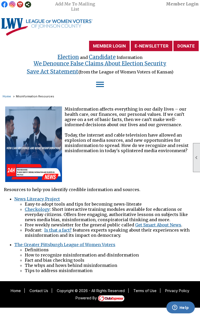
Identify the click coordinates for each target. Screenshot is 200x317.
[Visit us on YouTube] (20, 4)
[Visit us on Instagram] (12, 4)
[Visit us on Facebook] (4, 4)
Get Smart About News (158, 224)
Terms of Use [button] (145, 290)
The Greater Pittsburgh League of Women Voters (64, 244)
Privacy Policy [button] (177, 290)
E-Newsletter (151, 46)
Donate (186, 46)
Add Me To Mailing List (75, 6)
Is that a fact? (58, 230)
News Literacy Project (37, 198)
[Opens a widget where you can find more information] (180, 307)
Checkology (37, 209)
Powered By (87, 298)
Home (7, 96)
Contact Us (38, 290)
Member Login (182, 3)
